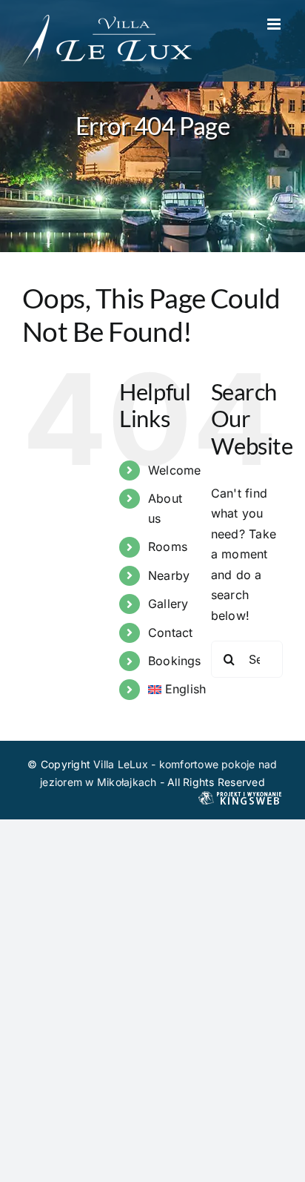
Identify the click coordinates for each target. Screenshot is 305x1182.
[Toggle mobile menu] (275, 24)
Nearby (169, 575)
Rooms (167, 546)
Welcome (174, 470)
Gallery (168, 603)
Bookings (174, 660)
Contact (170, 632)
